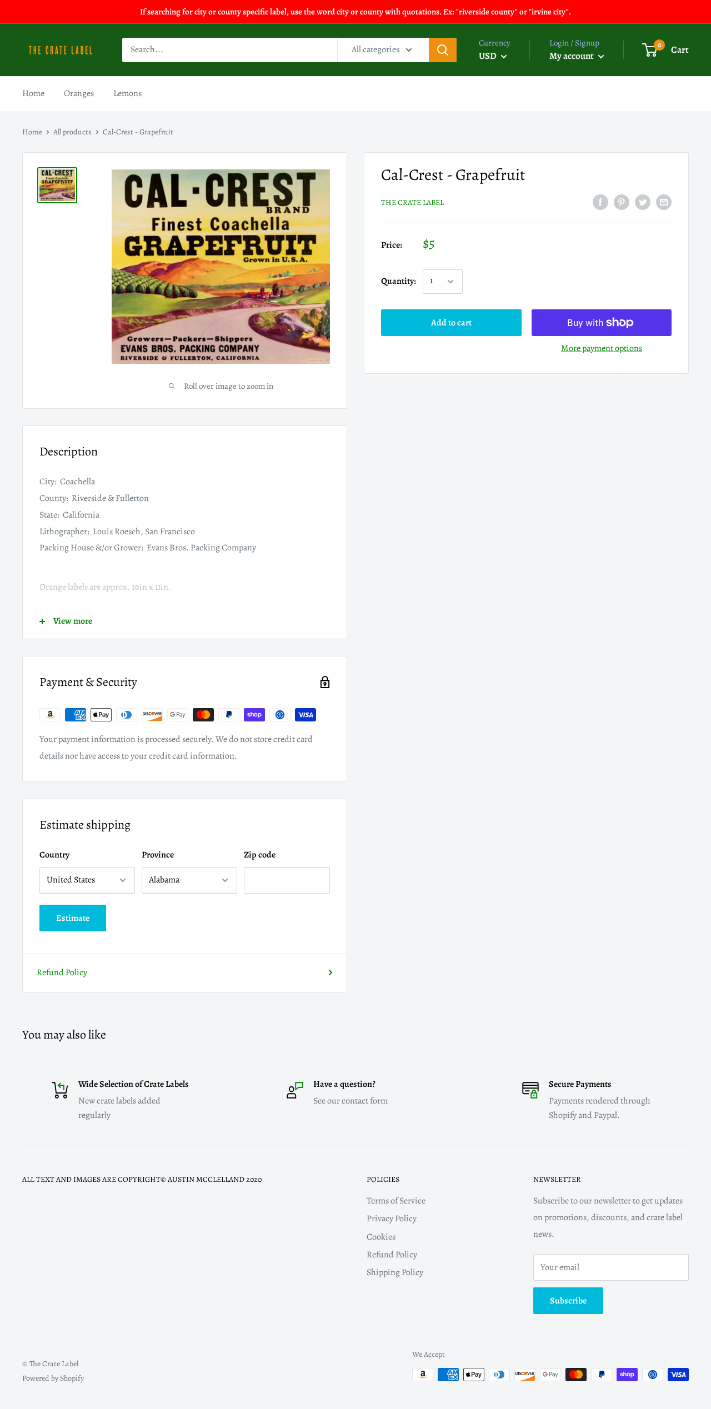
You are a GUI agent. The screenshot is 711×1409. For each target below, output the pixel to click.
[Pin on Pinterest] (621, 202)
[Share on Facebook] (600, 202)
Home (32, 132)
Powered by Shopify (53, 1378)
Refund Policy (62, 972)
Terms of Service (396, 1201)
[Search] (443, 50)
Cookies (381, 1237)
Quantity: (398, 281)
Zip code (260, 855)
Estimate (72, 918)
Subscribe (568, 1301)
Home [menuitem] (33, 93)
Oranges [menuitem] (79, 93)
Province (158, 855)
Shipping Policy (395, 1272)
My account (572, 55)
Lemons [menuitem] (127, 93)
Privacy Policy (392, 1218)
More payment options (601, 348)
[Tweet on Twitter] (642, 202)
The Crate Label (412, 202)
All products (72, 132)
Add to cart (451, 323)
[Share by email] (664, 202)
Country (54, 855)
